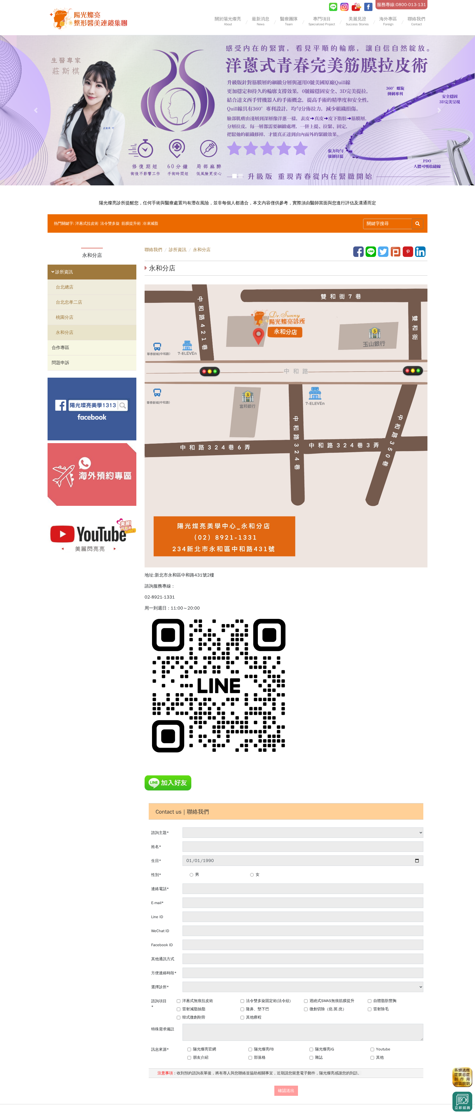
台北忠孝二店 (69, 302)
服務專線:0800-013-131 (401, 4)
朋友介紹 (200, 1057)
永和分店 (64, 332)
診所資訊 (63, 272)
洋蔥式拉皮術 (87, 223)
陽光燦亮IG (324, 1049)
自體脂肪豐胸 (384, 1000)
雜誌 (319, 1057)
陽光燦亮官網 (204, 1049)
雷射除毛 (381, 1009)
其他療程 (253, 1017)
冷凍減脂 (150, 223)
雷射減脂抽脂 (193, 1009)
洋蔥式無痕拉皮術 (197, 1000)
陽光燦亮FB (264, 1049)
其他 (380, 1057)
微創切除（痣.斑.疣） (328, 1009)
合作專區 (60, 347)
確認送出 (286, 1090)
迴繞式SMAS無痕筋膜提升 (332, 1000)
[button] (35, 110)
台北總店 (64, 287)
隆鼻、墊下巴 (257, 1009)
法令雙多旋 (110, 223)
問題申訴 (60, 363)
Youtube (383, 1049)
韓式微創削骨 (193, 1017)
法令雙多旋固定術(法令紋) (268, 1000)
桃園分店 (64, 317)
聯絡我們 (153, 250)
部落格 (260, 1057)
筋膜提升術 (131, 223)
